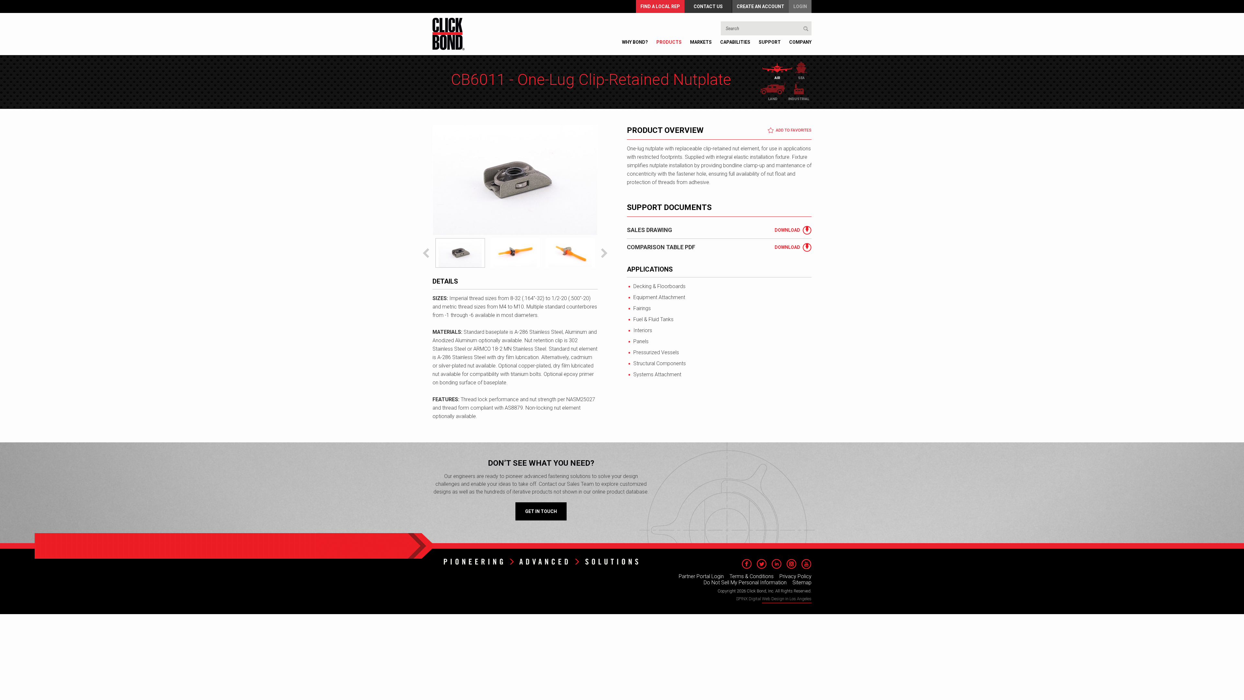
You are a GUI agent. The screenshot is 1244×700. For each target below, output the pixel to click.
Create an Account (760, 6)
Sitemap (802, 582)
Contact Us (708, 6)
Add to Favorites (794, 130)
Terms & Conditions (752, 576)
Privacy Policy (795, 576)
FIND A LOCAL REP (660, 6)
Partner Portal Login (701, 576)
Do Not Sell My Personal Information (745, 582)
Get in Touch (541, 511)
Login (800, 6)
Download (787, 230)
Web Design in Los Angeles (787, 598)
